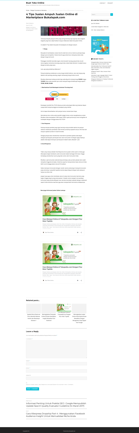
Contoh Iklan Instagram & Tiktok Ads (100, 26)
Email (28, 368)
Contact (102, 3)
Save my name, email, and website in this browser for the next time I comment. (50, 384)
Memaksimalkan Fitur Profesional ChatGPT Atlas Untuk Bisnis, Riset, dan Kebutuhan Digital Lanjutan (101, 67)
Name (28, 360)
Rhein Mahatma (29, 23)
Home (27, 10)
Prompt (110, 3)
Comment (29, 339)
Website (28, 375)
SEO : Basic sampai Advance (97, 30)
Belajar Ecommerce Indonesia (38, 10)
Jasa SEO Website (95, 23)
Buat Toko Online (35, 3)
